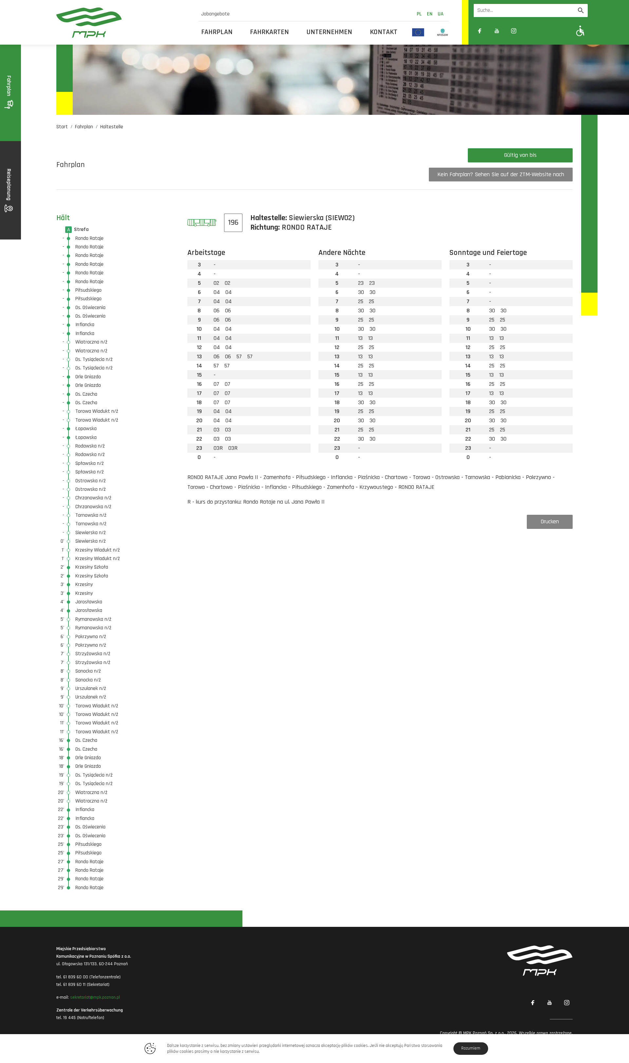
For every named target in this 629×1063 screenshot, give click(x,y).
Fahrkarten (269, 32)
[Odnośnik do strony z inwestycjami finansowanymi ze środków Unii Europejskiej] (418, 32)
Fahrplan (217, 32)
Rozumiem (470, 1048)
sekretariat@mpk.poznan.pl (95, 997)
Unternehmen (329, 32)
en (429, 13)
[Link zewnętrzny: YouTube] (497, 31)
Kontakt (383, 32)
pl (419, 13)
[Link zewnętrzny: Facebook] (480, 31)
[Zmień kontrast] (531, 31)
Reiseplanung (9, 185)
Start (62, 126)
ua (441, 13)
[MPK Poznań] (123, 22)
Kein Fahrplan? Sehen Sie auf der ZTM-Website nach (500, 174)
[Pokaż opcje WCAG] (580, 30)
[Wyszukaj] (581, 10)
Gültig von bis (520, 155)
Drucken (550, 521)
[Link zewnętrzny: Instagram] (514, 31)
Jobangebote (215, 13)
